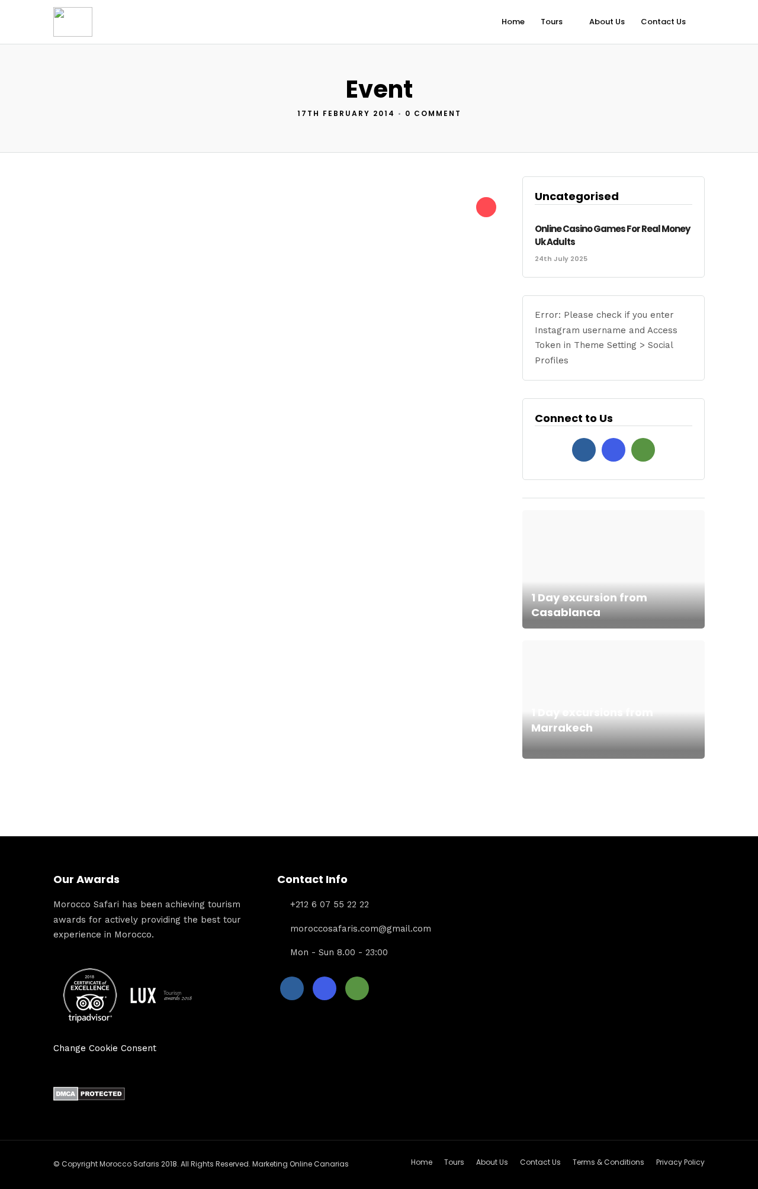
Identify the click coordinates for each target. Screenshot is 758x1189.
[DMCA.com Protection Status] (89, 1098)
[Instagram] (613, 450)
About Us (607, 21)
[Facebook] (584, 450)
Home (513, 21)
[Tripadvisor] (643, 450)
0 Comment (433, 113)
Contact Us (663, 21)
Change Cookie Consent (104, 1048)
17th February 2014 (346, 113)
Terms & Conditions (608, 1162)
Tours (552, 21)
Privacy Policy (680, 1162)
